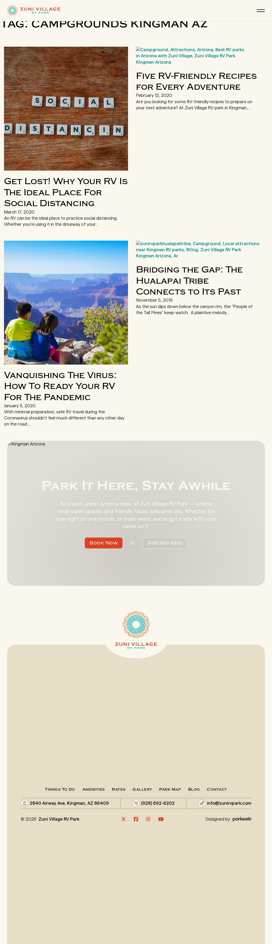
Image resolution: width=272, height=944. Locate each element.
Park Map (170, 789)
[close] (261, 11)
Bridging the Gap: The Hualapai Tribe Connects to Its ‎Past (189, 281)
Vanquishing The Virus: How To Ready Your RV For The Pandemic (60, 386)
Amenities (93, 789)
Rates (118, 789)
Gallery (142, 789)
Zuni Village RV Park (59, 819)
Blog (194, 789)
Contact (217, 789)
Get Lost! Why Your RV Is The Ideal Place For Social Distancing (66, 192)
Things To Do (60, 789)
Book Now (104, 543)
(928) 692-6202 (164, 543)
